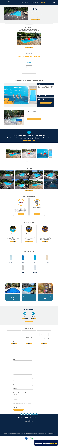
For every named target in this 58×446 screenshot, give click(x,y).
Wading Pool (29, 241)
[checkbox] (23, 404)
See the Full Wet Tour (46, 102)
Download (25, 318)
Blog (13, 299)
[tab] (45, 89)
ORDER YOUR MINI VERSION (34, 119)
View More (14, 343)
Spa (45, 241)
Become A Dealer (26, 2)
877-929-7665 (43, 2)
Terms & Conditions (29, 427)
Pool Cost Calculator (29, 140)
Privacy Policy (29, 428)
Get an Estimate (35, 2)
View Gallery (35, 19)
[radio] (23, 404)
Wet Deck (13, 241)
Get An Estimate (29, 47)
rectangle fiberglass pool (43, 14)
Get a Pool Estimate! (29, 424)
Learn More (20, 214)
